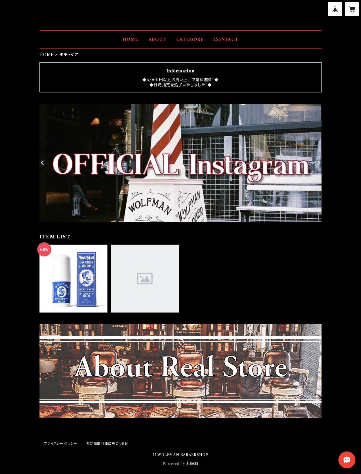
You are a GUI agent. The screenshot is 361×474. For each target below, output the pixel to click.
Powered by (174, 464)
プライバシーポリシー (60, 443)
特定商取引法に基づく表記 (107, 443)
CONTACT (225, 39)
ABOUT (157, 39)
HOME (130, 39)
